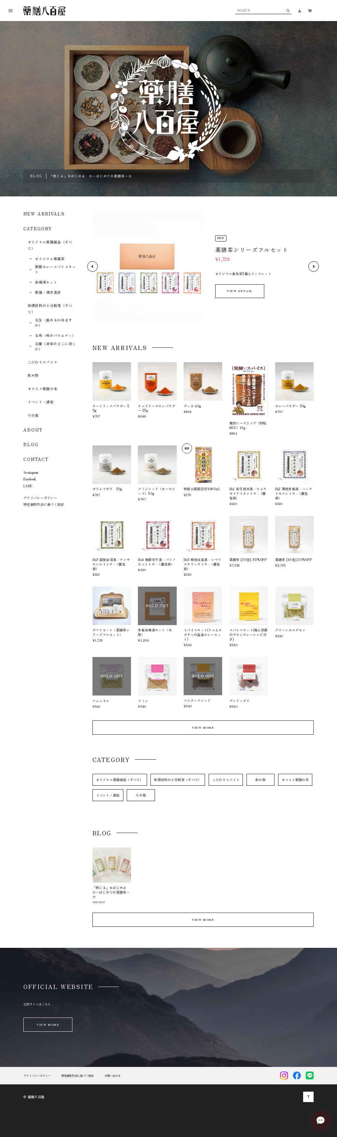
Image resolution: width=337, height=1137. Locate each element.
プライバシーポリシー (40, 497)
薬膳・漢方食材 (48, 292)
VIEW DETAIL (239, 291)
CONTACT (35, 459)
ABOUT (33, 430)
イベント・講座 (41, 401)
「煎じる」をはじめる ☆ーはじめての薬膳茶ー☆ (90, 175)
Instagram (31, 472)
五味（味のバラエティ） (55, 335)
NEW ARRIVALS (44, 214)
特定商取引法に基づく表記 (43, 504)
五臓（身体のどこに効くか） (55, 346)
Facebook (29, 478)
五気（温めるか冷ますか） (53, 322)
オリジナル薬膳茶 (50, 258)
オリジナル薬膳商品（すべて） (119, 779)
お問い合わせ (112, 1075)
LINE (27, 485)
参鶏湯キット (46, 282)
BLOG (31, 444)
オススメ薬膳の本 (43, 388)
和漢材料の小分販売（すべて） (177, 779)
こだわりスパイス (43, 362)
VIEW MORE (203, 727)
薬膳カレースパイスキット (55, 269)
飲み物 (33, 375)
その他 (33, 415)
